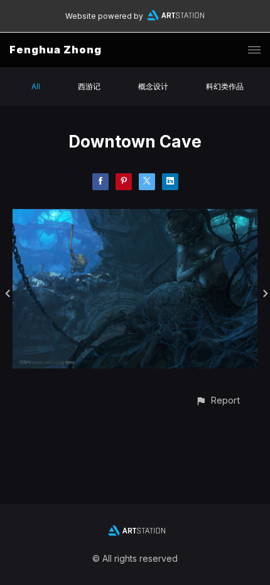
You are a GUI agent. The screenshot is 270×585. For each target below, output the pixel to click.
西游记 (89, 86)
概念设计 (153, 86)
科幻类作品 (225, 86)
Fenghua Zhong (55, 49)
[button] (217, 400)
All (35, 86)
